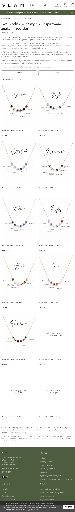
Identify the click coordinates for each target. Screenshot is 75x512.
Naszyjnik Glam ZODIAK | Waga (12, 417)
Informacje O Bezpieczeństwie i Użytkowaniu (55, 479)
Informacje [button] (44, 452)
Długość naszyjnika (46, 500)
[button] (72, 13)
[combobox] (11, 79)
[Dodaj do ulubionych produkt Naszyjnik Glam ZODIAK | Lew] (70, 256)
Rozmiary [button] (43, 483)
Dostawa (42, 458)
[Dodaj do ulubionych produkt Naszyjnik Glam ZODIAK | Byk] (70, 85)
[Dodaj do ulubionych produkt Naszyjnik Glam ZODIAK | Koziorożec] (70, 142)
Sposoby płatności (46, 462)
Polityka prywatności (47, 469)
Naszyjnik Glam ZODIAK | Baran (12, 130)
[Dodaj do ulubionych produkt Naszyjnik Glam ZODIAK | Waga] (34, 371)
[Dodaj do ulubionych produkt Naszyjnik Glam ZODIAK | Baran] (34, 85)
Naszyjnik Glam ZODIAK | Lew (48, 302)
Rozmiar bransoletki (46, 496)
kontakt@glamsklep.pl (10, 468)
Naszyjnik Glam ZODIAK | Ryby (49, 245)
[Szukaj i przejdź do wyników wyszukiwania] (45, 5)
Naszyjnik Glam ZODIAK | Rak (12, 302)
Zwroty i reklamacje (46, 465)
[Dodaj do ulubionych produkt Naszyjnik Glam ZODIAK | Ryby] (70, 199)
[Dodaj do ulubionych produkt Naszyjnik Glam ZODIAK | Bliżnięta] (70, 371)
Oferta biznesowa (8, 500)
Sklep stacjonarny (8, 496)
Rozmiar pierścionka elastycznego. (52, 493)
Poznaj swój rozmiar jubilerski (50, 489)
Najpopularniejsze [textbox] (7, 79)
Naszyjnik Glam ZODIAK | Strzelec (50, 359)
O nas (4, 493)
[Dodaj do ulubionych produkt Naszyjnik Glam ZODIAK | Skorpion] (34, 314)
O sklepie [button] (6, 483)
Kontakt (5, 489)
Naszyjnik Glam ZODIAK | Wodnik (13, 188)
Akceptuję (68, 507)
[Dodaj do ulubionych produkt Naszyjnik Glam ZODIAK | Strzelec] (70, 314)
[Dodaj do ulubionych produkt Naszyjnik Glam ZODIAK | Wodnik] (34, 142)
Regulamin (43, 472)
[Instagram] (6, 477)
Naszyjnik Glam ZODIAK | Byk (48, 130)
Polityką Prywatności (42, 503)
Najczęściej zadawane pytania (50, 476)
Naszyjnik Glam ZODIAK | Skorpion (13, 359)
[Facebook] (3, 477)
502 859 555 (6, 472)
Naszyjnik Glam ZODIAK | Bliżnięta (50, 417)
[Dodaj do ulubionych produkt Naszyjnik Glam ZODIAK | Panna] (34, 199)
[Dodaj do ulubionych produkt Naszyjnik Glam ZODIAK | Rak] (34, 256)
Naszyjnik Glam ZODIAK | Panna (12, 245)
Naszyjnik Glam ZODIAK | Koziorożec (51, 188)
